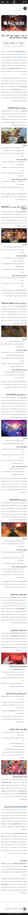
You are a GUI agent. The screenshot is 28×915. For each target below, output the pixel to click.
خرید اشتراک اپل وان (5, 796)
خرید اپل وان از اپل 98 (21, 809)
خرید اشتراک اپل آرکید (16, 672)
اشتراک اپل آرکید (23, 650)
